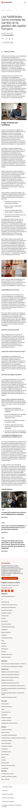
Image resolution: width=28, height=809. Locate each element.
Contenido (4, 635)
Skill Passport (4, 649)
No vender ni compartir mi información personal (11, 805)
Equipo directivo (5, 732)
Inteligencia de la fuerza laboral (9, 605)
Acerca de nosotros (6, 743)
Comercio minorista (6, 720)
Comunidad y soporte (6, 588)
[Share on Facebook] (6, 39)
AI (1, 599)
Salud (2, 709)
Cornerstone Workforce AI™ (8, 596)
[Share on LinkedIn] (9, 39)
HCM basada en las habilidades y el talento (12, 666)
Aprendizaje (4, 629)
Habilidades (9, 10)
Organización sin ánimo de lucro (9, 723)
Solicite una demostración (9, 578)
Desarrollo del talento (6, 610)
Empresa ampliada (6, 632)
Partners (3, 760)
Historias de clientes (6, 740)
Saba (2, 640)
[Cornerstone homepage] (14, 563)
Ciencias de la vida (6, 712)
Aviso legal (4, 790)
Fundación (4, 749)
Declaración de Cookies (8, 801)
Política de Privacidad (7, 794)
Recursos (3, 10)
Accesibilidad (4, 768)
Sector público (5, 704)
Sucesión (3, 618)
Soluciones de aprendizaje (7, 627)
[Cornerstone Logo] (6, 2)
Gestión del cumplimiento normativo (10, 674)
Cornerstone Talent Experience (9, 735)
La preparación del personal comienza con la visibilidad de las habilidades (14, 491)
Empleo (3, 757)
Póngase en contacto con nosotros (10, 585)
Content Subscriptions (7, 638)
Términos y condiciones (8, 798)
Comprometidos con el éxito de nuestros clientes (13, 738)
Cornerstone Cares (6, 751)
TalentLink (3, 646)
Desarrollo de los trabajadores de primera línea (13, 685)
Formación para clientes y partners (10, 677)
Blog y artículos (5, 779)
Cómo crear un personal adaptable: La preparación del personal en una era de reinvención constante (12, 523)
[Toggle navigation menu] (24, 2)
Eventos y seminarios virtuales (8, 776)
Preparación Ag (5, 602)
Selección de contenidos (7, 680)
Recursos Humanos (6, 624)
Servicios (3, 651)
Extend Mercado (5, 657)
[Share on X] (13, 39)
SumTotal (3, 643)
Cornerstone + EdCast (6, 746)
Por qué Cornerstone (6, 729)
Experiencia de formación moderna (10, 672)
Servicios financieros (6, 706)
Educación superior (6, 717)
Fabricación (4, 715)
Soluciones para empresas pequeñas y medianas (13, 664)
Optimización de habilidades (8, 607)
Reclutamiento (5, 616)
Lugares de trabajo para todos (9, 697)
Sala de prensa (5, 754)
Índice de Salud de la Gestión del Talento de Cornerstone (12, 400)
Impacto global (5, 763)
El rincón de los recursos (7, 773)
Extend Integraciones (6, 654)
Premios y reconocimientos (8, 765)
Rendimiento (4, 621)
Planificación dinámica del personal (10, 683)
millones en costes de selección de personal (13, 320)
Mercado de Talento (6, 613)
